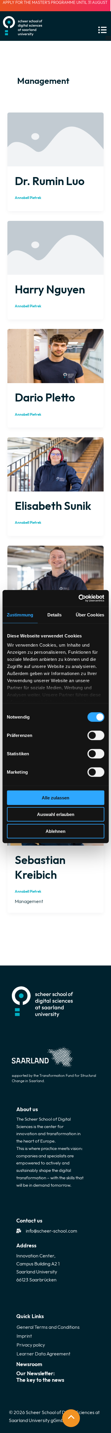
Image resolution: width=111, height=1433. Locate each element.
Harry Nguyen (50, 289)
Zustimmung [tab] (20, 614)
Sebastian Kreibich (40, 867)
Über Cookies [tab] (90, 614)
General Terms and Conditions (48, 1327)
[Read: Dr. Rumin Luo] (55, 139)
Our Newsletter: (40, 1376)
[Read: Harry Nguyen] (55, 247)
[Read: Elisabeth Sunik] (55, 464)
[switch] (95, 735)
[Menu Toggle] (108, 38)
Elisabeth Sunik (53, 506)
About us (27, 1109)
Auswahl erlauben (55, 814)
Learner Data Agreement (43, 1354)
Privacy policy (31, 1345)
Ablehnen (55, 830)
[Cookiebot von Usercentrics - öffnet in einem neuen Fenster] (79, 598)
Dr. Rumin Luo (50, 181)
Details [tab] (54, 614)
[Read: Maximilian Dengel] (55, 572)
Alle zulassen (55, 797)
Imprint (24, 1336)
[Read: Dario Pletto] (55, 355)
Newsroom (29, 1364)
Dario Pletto (45, 397)
